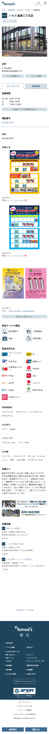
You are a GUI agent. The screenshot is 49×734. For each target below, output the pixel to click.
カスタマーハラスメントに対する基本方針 (24, 714)
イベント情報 (10, 647)
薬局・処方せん (10, 655)
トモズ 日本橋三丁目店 (14, 544)
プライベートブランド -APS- (35, 661)
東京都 (19, 10)
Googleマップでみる (25, 610)
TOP (3, 10)
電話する (36, 729)
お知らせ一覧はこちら (24, 316)
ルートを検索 (36, 76)
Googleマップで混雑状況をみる (25, 109)
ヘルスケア (29, 655)
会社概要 (30, 670)
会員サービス (9, 658)
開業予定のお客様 (32, 665)
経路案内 (13, 729)
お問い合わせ (31, 674)
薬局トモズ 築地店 (13, 528)
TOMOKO (8, 661)
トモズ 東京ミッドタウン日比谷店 (19, 559)
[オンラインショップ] (38, 2)
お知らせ (30, 647)
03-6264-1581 (8, 122)
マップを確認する (13, 76)
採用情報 (9, 665)
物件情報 (9, 670)
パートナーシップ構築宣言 (24, 710)
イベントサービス (31, 658)
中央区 (27, 10)
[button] (24, 41)
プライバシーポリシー (24, 702)
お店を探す (9, 643)
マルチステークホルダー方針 (24, 706)
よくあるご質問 (11, 674)
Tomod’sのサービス (13, 651)
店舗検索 (11, 10)
